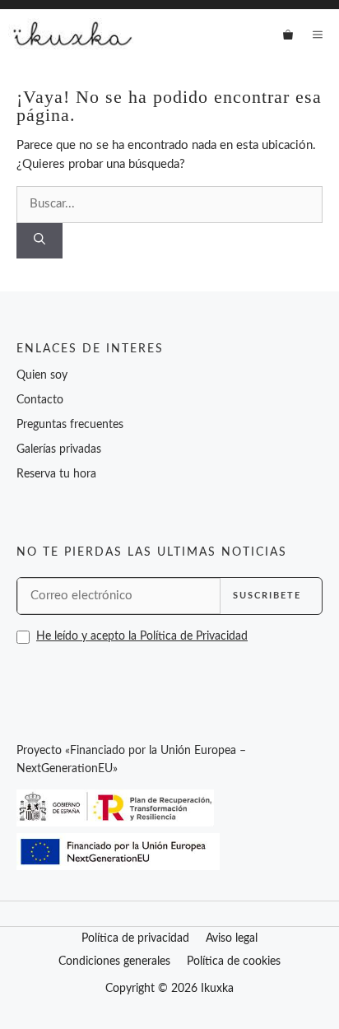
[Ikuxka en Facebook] (24, 672)
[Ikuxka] (70, 34)
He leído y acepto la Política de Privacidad (142, 636)
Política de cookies (234, 961)
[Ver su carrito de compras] (288, 34)
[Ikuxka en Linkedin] (100, 673)
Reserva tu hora (56, 474)
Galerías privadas (58, 449)
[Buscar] (39, 240)
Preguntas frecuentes (69, 425)
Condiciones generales (114, 961)
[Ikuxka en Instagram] (62, 672)
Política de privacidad (135, 938)
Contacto (39, 400)
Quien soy (41, 375)
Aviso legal (232, 938)
